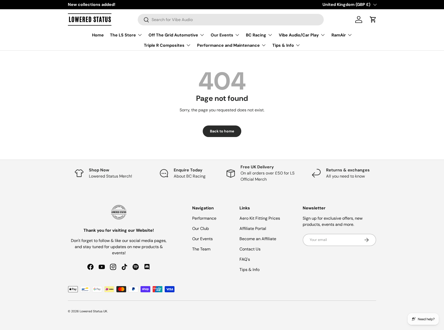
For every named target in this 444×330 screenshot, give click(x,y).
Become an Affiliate (257, 238)
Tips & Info (283, 45)
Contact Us (250, 249)
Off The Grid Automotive (173, 35)
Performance (204, 218)
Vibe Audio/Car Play (299, 35)
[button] (373, 19)
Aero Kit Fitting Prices (259, 218)
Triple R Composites (164, 45)
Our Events (222, 35)
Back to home (222, 131)
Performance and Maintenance (228, 45)
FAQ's (244, 259)
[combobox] (231, 19)
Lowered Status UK (93, 311)
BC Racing (256, 35)
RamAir (338, 35)
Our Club (200, 228)
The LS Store (123, 35)
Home (98, 35)
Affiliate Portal (252, 228)
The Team (201, 249)
